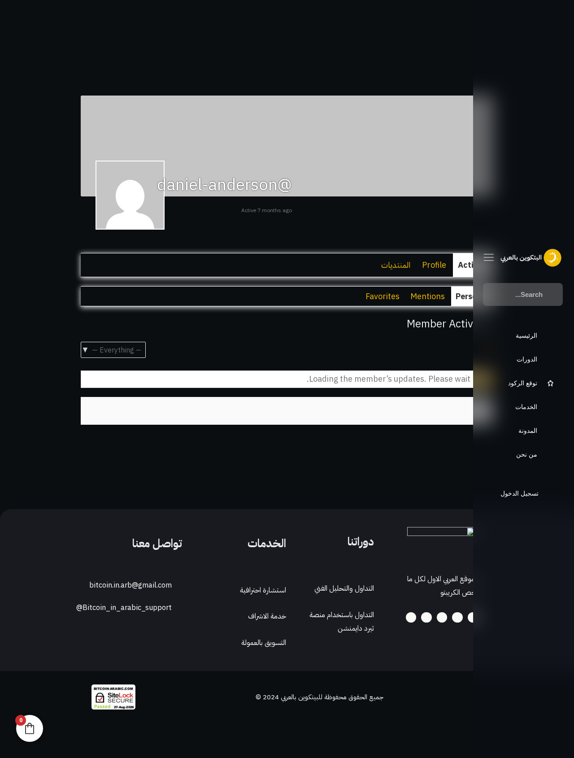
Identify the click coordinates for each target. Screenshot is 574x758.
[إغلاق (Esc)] (443, 734)
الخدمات (267, 543)
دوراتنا (361, 541)
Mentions (427, 296)
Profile (434, 265)
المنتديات (395, 265)
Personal (472, 296)
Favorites (382, 296)
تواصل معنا (157, 543)
